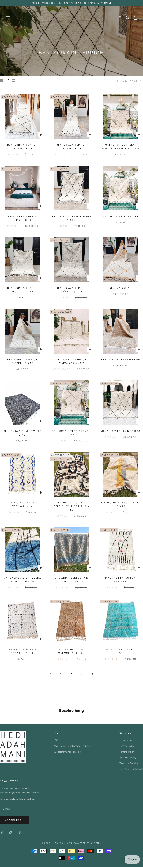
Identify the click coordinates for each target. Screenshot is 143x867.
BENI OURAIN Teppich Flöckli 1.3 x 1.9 (22, 361)
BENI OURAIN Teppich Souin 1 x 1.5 (71, 218)
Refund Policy (126, 751)
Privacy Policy (126, 746)
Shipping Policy (127, 757)
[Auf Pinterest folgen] (20, 833)
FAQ (55, 740)
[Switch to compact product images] (13, 81)
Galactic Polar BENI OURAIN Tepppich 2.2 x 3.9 (120, 146)
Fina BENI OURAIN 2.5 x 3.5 (120, 216)
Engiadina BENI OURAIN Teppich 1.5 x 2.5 (71, 580)
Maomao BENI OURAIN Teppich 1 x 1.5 (120, 580)
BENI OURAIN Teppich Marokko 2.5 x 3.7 (71, 361)
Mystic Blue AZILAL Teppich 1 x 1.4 (22, 504)
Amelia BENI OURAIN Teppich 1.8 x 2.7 (22, 218)
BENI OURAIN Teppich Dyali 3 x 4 (71, 433)
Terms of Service (128, 763)
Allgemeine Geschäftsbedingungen (72, 746)
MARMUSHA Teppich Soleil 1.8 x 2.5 (120, 504)
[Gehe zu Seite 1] (50, 674)
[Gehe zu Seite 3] (92, 674)
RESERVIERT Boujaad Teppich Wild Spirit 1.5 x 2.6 (71, 506)
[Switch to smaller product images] (7, 81)
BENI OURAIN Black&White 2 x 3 (22, 433)
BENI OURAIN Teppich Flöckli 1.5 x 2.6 (71, 290)
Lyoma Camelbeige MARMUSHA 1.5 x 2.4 (71, 651)
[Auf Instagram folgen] (11, 833)
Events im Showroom (131, 769)
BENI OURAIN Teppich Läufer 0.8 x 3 (22, 146)
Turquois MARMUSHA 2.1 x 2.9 (120, 651)
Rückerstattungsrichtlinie (67, 751)
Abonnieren (14, 820)
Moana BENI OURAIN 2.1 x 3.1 (120, 431)
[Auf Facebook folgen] (1, 833)
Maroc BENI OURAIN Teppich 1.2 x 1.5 (22, 651)
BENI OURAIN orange (120, 288)
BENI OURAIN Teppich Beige (120, 359)
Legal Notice (126, 740)
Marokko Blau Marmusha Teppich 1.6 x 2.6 (22, 580)
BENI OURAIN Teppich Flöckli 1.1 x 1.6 (22, 290)
